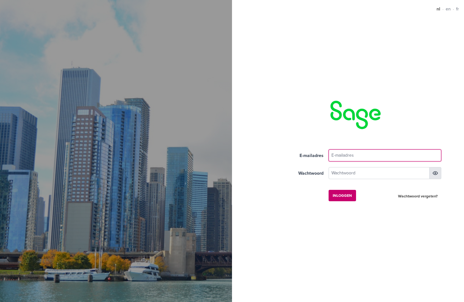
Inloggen (342, 195)
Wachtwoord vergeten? (417, 196)
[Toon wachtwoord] (435, 173)
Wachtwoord (311, 173)
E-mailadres (312, 155)
